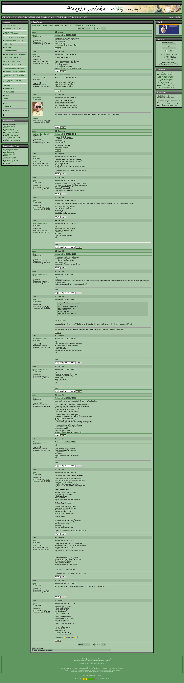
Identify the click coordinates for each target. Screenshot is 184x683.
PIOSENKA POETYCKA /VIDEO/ (15, 54)
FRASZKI (7, 134)
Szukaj (6, 110)
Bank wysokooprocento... (12, 137)
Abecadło (7, 163)
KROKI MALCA (9, 152)
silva (34, 54)
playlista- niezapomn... (11, 139)
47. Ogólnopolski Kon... (166, 82)
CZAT (6, 99)
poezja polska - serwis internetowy (44, 25)
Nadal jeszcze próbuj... (11, 160)
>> (105, 28)
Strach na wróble (9, 154)
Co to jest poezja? (10, 126)
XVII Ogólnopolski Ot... (165, 74)
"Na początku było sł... (11, 131)
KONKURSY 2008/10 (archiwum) (15, 71)
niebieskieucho (37, 97)
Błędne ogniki (8, 162)
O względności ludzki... (11, 149)
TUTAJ (176, 64)
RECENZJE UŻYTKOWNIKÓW (14, 68)
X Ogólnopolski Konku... (166, 73)
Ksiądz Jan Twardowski (11, 132)
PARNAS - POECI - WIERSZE (14, 37)
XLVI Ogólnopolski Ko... (166, 87)
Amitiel (176, 105)
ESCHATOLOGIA (10, 157)
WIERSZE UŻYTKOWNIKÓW (38, 17)
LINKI (6, 103)
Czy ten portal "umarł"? (11, 135)
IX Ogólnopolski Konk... (166, 79)
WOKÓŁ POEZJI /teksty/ (12, 61)
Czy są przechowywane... (12, 140)
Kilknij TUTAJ (166, 57)
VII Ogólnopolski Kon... (165, 81)
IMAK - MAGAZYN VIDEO (59, 17)
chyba (6, 155)
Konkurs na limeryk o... (165, 76)
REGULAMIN (22, 17)
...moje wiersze (9, 129)
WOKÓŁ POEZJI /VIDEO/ (12, 64)
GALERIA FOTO (9, 88)
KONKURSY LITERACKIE (12, 28)
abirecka (35, 299)
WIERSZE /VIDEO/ (10, 51)
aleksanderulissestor (39, 223)
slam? (6, 128)
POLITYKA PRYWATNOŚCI (13, 33)
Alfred (34, 35)
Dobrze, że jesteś (10, 159)
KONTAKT (7, 107)
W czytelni (7, 151)
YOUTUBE (7, 47)
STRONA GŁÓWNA (9, 17)
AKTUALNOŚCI (75, 17)
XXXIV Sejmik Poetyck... (166, 77)
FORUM (85, 17)
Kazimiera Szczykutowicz (41, 78)
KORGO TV (8, 44)
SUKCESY (7, 85)
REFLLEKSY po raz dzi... (166, 85)
